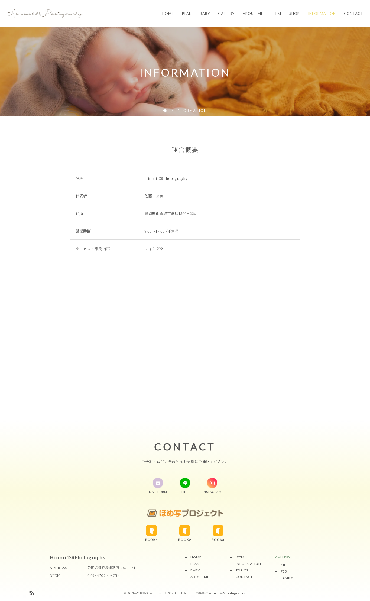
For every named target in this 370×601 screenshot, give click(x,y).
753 (284, 571)
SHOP (294, 13)
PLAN (187, 13)
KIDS (284, 565)
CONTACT (353, 13)
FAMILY (287, 578)
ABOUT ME (253, 13)
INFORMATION (322, 13)
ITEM (276, 13)
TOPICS (242, 570)
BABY (205, 13)
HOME (168, 13)
